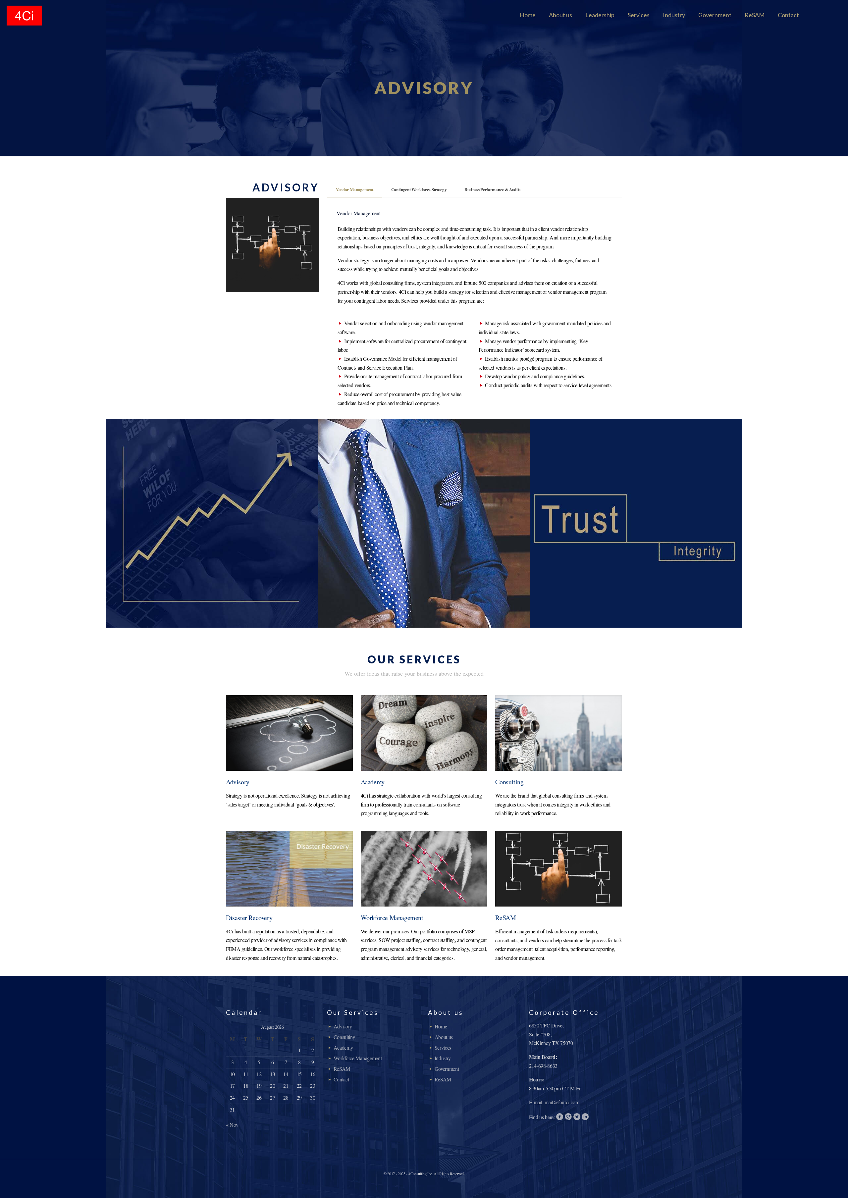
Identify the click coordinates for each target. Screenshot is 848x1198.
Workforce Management (358, 1058)
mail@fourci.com (562, 1102)
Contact (341, 1079)
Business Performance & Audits (492, 189)
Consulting (344, 1036)
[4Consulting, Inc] (24, 15)
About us (444, 1036)
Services (443, 1047)
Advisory (343, 1026)
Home (441, 1026)
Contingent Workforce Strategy (419, 189)
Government (447, 1068)
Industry (443, 1058)
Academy (343, 1047)
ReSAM (342, 1068)
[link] (289, 733)
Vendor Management (354, 189)
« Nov (232, 1124)
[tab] (354, 189)
